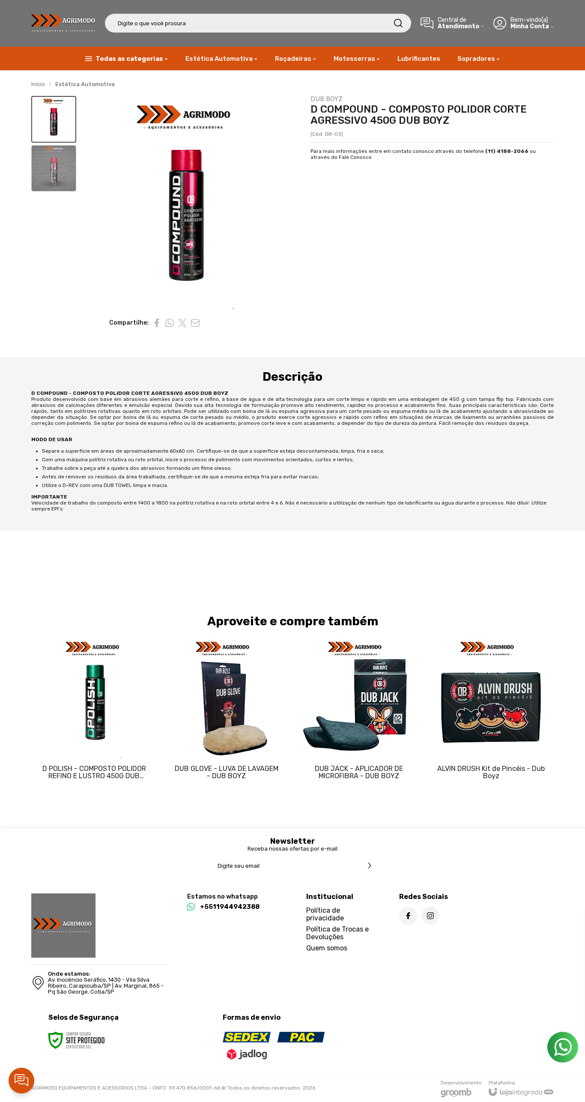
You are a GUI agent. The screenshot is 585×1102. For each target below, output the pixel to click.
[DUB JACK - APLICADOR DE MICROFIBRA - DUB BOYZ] (358, 714)
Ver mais (94, 748)
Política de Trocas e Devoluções (337, 933)
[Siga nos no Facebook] (408, 916)
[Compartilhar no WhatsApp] (169, 323)
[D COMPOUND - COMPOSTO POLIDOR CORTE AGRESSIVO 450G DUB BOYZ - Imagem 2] (54, 168)
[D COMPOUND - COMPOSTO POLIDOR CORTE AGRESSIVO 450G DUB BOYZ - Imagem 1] (53, 119)
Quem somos (326, 948)
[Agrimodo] (63, 23)
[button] (53, 119)
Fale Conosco (355, 157)
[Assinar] (369, 865)
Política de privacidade (325, 914)
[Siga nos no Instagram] (430, 916)
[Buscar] (398, 23)
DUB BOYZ (326, 99)
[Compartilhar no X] (182, 323)
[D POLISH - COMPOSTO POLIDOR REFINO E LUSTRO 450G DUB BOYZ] (94, 714)
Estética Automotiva (85, 84)
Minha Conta (529, 26)
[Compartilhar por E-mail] (195, 323)
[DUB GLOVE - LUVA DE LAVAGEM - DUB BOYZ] (226, 714)
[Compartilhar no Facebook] (156, 323)
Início (38, 84)
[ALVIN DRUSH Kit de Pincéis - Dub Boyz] (491, 714)
